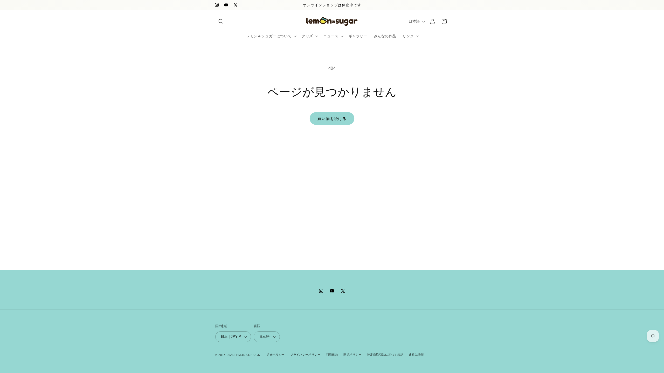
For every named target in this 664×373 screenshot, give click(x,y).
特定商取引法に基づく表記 (385, 354)
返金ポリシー (276, 354)
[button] (221, 21)
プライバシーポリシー (305, 354)
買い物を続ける (332, 118)
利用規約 (332, 354)
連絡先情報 (416, 354)
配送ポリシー (352, 354)
